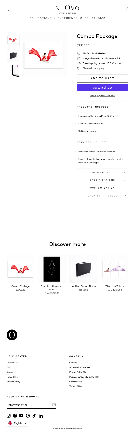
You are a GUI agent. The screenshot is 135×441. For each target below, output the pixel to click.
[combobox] (17, 423)
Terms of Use (75, 386)
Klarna (10, 372)
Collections (41, 18)
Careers (73, 362)
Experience (68, 18)
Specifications (102, 180)
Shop (84, 18)
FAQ (9, 367)
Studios (99, 18)
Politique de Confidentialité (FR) (83, 377)
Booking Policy (13, 381)
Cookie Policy (75, 381)
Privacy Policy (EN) (77, 372)
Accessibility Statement (80, 367)
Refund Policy (13, 377)
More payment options (102, 95)
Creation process (103, 195)
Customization (102, 188)
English (17, 423)
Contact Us (12, 362)
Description (102, 172)
